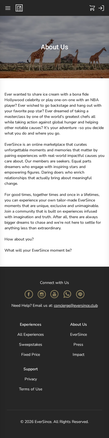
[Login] (101, 8)
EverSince (78, 334)
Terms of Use (30, 389)
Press (78, 344)
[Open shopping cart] (92, 8)
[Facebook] (29, 294)
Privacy (31, 379)
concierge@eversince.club (76, 305)
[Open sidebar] (7, 8)
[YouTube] (54, 294)
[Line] (80, 294)
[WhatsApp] (67, 294)
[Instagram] (41, 294)
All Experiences (30, 334)
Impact (78, 354)
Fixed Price (30, 354)
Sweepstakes (30, 344)
